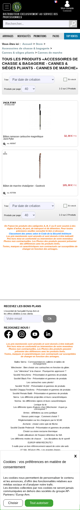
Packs (56, 36)
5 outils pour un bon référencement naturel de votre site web (40, 446)
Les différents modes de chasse (26, 439)
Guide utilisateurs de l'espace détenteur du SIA (40, 435)
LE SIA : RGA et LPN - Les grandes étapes (40, 450)
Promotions (40, 36)
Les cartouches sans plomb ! (40, 382)
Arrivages (8, 36)
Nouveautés (24, 36)
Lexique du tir (40, 405)
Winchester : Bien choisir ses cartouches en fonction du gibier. (40, 367)
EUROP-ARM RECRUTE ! (40, 442)
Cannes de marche (50, 52)
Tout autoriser (39, 503)
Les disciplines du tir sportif (57, 439)
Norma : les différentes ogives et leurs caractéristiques (40, 401)
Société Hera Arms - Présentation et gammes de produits (40, 375)
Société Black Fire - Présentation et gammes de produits (40, 378)
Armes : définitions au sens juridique (40, 413)
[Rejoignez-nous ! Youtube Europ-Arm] (35, 334)
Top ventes (72, 36)
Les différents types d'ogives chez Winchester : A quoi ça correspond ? (40, 408)
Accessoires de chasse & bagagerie (25, 48)
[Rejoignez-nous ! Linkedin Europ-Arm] (48, 334)
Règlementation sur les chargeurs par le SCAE (40, 420)
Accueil (27, 43)
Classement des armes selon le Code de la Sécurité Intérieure (40, 233)
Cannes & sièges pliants (18, 52)
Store (39, 43)
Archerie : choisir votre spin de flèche (40, 424)
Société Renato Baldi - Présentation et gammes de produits (40, 393)
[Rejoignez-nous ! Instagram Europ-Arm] (21, 334)
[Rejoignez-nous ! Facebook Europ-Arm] (8, 334)
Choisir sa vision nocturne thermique (40, 431)
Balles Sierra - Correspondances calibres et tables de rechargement (39, 363)
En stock (72, 79)
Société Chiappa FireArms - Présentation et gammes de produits (40, 390)
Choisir (13, 503)
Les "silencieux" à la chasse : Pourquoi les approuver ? (40, 371)
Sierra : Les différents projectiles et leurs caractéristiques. (40, 397)
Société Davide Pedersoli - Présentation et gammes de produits (40, 428)
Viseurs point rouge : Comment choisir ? (40, 416)
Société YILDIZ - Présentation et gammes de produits (40, 386)
